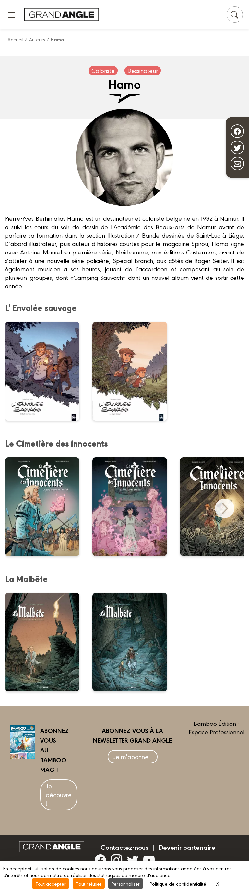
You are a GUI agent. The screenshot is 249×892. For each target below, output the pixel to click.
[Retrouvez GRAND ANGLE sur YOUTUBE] (149, 859)
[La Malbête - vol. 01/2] (133, 642)
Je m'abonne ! (132, 756)
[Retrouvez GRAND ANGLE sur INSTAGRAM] (116, 859)
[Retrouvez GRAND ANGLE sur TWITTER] (132, 859)
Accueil (15, 39)
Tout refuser (88, 883)
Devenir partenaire (187, 847)
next (224, 508)
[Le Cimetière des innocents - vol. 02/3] (133, 506)
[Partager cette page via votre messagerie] (237, 163)
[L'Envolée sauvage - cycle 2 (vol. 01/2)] (133, 371)
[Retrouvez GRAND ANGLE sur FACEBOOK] (100, 859)
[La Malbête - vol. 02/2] (46, 642)
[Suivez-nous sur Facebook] (237, 131)
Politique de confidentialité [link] (178, 883)
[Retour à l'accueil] (61, 14)
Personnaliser (126, 883)
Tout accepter (50, 883)
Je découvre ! (59, 794)
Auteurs (37, 39)
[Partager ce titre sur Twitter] (237, 147)
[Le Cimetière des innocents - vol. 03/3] (46, 506)
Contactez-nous (124, 847)
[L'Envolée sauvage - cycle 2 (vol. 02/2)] (46, 371)
